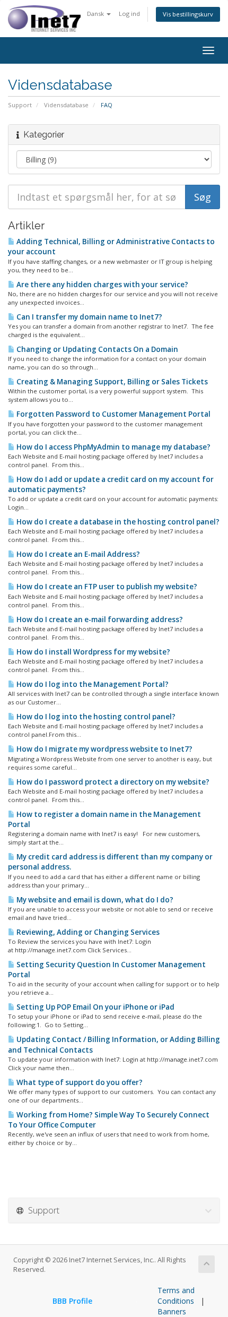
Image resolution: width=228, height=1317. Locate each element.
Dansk (96, 14)
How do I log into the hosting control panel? (95, 716)
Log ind (129, 14)
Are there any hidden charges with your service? (101, 284)
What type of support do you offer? (79, 1082)
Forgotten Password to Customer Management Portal (113, 414)
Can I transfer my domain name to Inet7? (88, 317)
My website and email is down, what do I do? (94, 900)
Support (20, 105)
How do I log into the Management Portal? (92, 684)
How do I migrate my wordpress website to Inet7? (103, 749)
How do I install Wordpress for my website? (92, 652)
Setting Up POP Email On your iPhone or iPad (94, 1007)
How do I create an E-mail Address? (77, 554)
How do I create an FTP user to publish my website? (106, 586)
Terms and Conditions (176, 1295)
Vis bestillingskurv (188, 14)
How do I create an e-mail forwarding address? (99, 619)
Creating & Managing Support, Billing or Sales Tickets (111, 381)
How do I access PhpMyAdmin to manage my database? (113, 447)
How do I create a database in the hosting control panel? (117, 522)
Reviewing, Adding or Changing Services (87, 932)
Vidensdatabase (66, 105)
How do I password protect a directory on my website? (112, 782)
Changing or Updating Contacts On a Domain (96, 349)
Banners (171, 1311)
